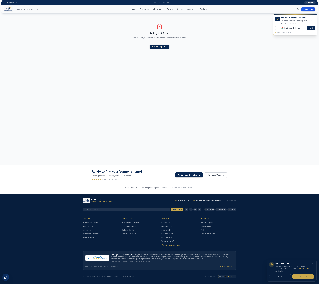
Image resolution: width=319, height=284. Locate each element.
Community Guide (208, 234)
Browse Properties (159, 47)
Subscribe (176, 209)
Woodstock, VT (167, 241)
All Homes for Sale (90, 222)
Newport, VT (166, 226)
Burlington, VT (167, 234)
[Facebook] (191, 209)
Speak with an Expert (190, 175)
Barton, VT (165, 222)
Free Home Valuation (130, 222)
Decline (280, 276)
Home (133, 9)
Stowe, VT (165, 230)
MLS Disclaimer (128, 276)
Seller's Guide (128, 230)
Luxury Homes (88, 230)
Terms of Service (112, 276)
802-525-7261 (132, 188)
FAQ (202, 230)
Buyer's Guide (88, 237)
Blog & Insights (207, 222)
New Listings (88, 226)
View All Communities (170, 245)
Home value (309, 9)
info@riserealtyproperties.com (156, 188)
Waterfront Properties (92, 234)
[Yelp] (199, 209)
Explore (203, 9)
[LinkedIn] (195, 209)
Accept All (304, 276)
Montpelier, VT (167, 237)
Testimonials (206, 226)
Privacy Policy (97, 276)
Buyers (170, 9)
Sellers (180, 9)
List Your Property (129, 226)
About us (157, 9)
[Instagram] (186, 209)
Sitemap (86, 276)
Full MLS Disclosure (226, 266)
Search (190, 9)
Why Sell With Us (129, 234)
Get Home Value (214, 175)
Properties (144, 9)
